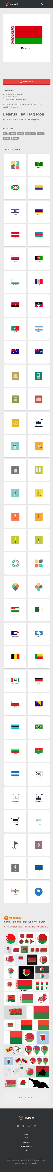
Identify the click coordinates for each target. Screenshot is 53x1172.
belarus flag (16, 926)
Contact (26, 1150)
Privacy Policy (26, 1146)
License (26, 1134)
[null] (10, 938)
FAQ (26, 1138)
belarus (45, 926)
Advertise (26, 1142)
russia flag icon (32, 926)
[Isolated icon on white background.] (29, 1037)
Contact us (14, 107)
